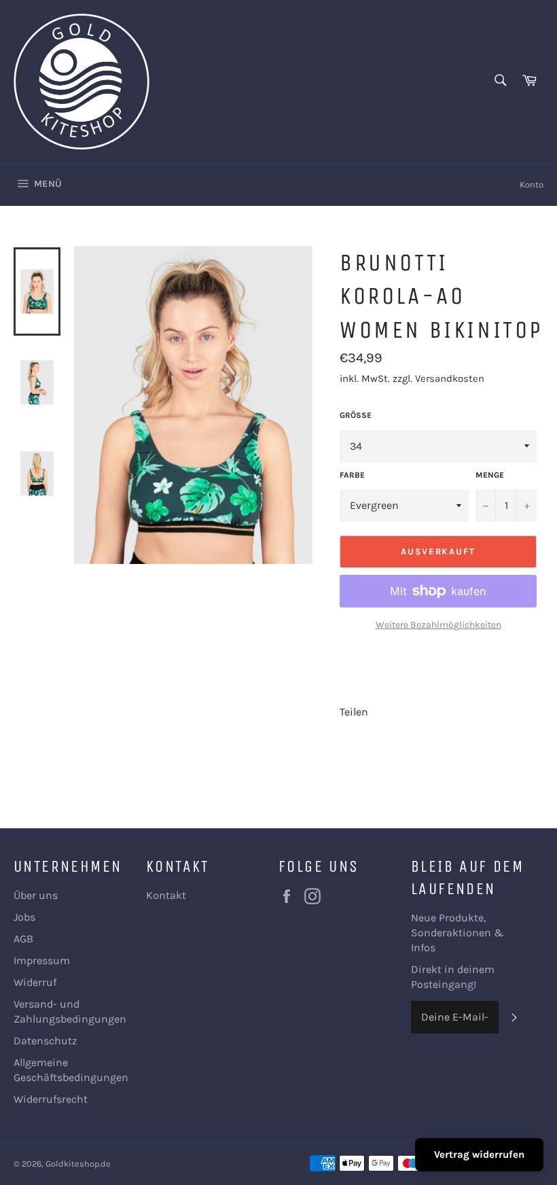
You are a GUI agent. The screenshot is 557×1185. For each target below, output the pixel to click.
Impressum (42, 960)
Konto (531, 184)
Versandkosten (449, 378)
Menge (489, 475)
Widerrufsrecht (51, 1099)
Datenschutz (45, 1040)
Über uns (36, 895)
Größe (356, 415)
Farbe (352, 475)
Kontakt (166, 895)
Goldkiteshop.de (78, 1164)
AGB (23, 938)
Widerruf (35, 982)
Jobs (24, 916)
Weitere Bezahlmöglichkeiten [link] (438, 625)
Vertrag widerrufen (479, 1154)
